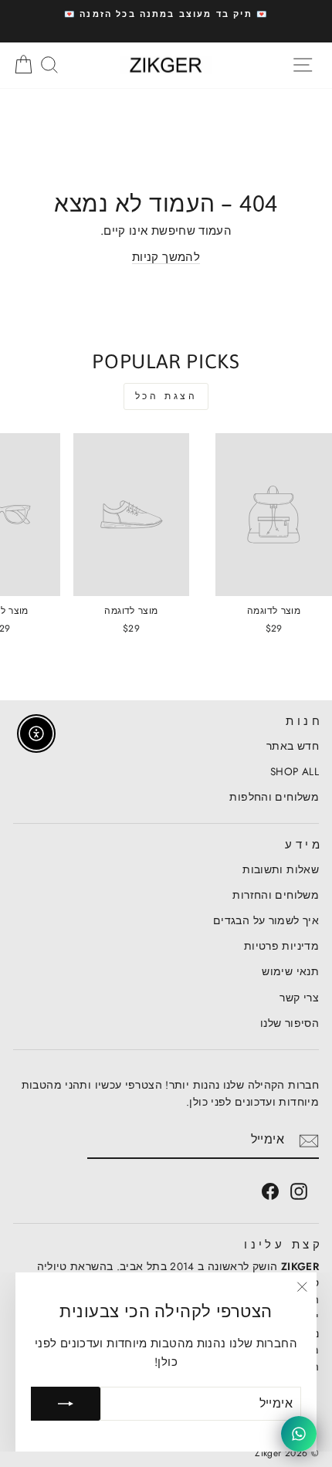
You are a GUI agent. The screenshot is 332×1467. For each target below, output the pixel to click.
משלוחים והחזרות (275, 895)
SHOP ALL (294, 771)
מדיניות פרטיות (281, 946)
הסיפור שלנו (289, 1023)
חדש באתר (292, 746)
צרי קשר (299, 997)
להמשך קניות (166, 257)
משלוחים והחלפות (274, 797)
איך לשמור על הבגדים (266, 920)
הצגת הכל (166, 396)
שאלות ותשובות (280, 869)
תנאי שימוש (290, 971)
